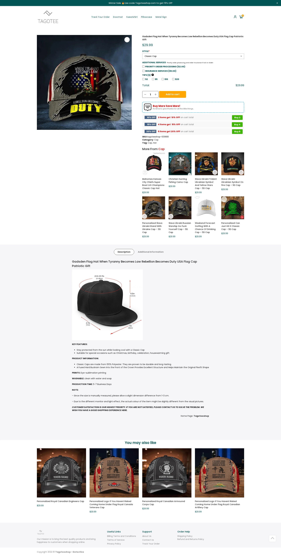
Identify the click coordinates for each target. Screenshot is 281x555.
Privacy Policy (114, 543)
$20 (177, 79)
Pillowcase (146, 17)
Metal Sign (161, 17)
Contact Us (148, 539)
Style (146, 51)
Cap (156, 139)
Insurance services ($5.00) (160, 71)
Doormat (118, 17)
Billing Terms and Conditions (121, 536)
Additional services (154, 62)
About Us (146, 536)
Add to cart (172, 94)
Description (124, 251)
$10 (166, 79)
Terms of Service (116, 539)
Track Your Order (100, 17)
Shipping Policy (184, 536)
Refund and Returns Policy (190, 539)
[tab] (124, 252)
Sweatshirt (132, 17)
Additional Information (151, 251)
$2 (146, 79)
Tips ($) (147, 75)
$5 (156, 79)
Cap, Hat (152, 142)
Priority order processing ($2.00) (165, 66)
